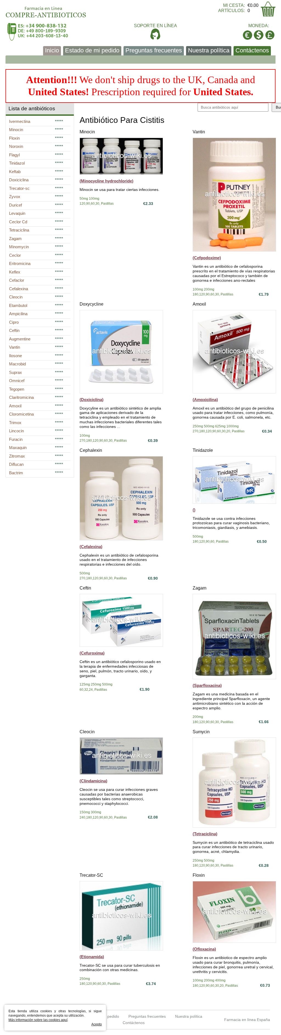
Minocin (87, 131)
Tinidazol (17, 163)
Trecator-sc (19, 188)
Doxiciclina (19, 179)
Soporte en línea (155, 25)
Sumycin (201, 731)
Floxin (199, 875)
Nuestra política (208, 50)
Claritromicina (21, 397)
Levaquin (17, 213)
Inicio (52, 50)
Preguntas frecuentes (153, 50)
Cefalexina (18, 288)
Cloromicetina (21, 414)
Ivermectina (19, 121)
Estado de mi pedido (92, 50)
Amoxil (199, 304)
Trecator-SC (91, 875)
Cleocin (87, 731)
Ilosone (15, 355)
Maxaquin (18, 447)
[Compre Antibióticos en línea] (46, 10)
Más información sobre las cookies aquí (38, 1020)
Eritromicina (19, 263)
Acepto (96, 1024)
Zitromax (17, 456)
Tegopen (16, 389)
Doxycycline (91, 304)
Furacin (16, 439)
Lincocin (16, 430)
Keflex (14, 272)
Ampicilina (18, 313)
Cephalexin (91, 450)
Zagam (199, 588)
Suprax (15, 372)
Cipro (14, 322)
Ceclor (15, 255)
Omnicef (16, 380)
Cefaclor (16, 280)
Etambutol (18, 305)
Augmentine (19, 339)
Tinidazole (203, 450)
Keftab (15, 171)
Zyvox (14, 196)
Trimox (15, 422)
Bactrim (16, 472)
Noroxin (16, 146)
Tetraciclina (19, 230)
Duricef (15, 205)
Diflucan (16, 464)
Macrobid (17, 364)
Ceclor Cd (18, 221)
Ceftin (85, 588)
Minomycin (19, 246)
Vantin (199, 131)
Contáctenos (252, 50)
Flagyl (14, 155)
